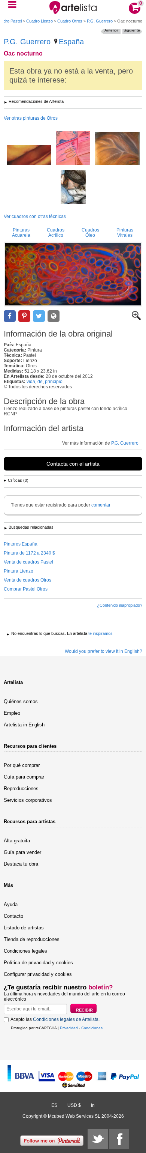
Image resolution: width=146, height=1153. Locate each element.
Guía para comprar (24, 777)
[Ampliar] (136, 318)
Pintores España (20, 544)
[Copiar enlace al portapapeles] (54, 316)
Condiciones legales (25, 951)
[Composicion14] (73, 148)
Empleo (12, 713)
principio (54, 381)
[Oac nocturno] (73, 274)
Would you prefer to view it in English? (103, 651)
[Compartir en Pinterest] (24, 316)
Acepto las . (55, 1019)
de (40, 381)
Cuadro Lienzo (39, 21)
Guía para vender (22, 852)
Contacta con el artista (73, 464)
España (71, 42)
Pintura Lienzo (18, 571)
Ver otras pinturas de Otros (31, 118)
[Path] (29, 155)
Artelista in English (24, 725)
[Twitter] (98, 1139)
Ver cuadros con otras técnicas (35, 216)
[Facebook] (119, 1139)
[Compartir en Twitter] (39, 316)
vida (31, 381)
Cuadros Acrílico (55, 232)
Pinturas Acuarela (21, 232)
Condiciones (92, 1028)
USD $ (74, 1105)
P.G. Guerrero (100, 21)
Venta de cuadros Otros (27, 580)
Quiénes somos (21, 701)
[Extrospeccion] (73, 187)
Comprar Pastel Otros (26, 589)
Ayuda (11, 904)
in (93, 1105)
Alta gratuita (17, 840)
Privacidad (69, 1028)
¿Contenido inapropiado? (119, 605)
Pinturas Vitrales (124, 232)
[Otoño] (117, 149)
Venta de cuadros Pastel (28, 562)
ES (54, 1105)
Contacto (13, 916)
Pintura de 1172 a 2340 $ (29, 553)
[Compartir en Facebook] (10, 316)
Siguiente (132, 30)
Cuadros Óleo (90, 232)
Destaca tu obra (21, 864)
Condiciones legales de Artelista (65, 1019)
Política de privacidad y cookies (38, 962)
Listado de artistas (24, 928)
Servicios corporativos (28, 800)
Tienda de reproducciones (32, 939)
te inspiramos (100, 633)
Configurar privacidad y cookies (38, 974)
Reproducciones (21, 788)
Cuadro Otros (69, 21)
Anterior (111, 30)
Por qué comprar (22, 765)
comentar (100, 505)
